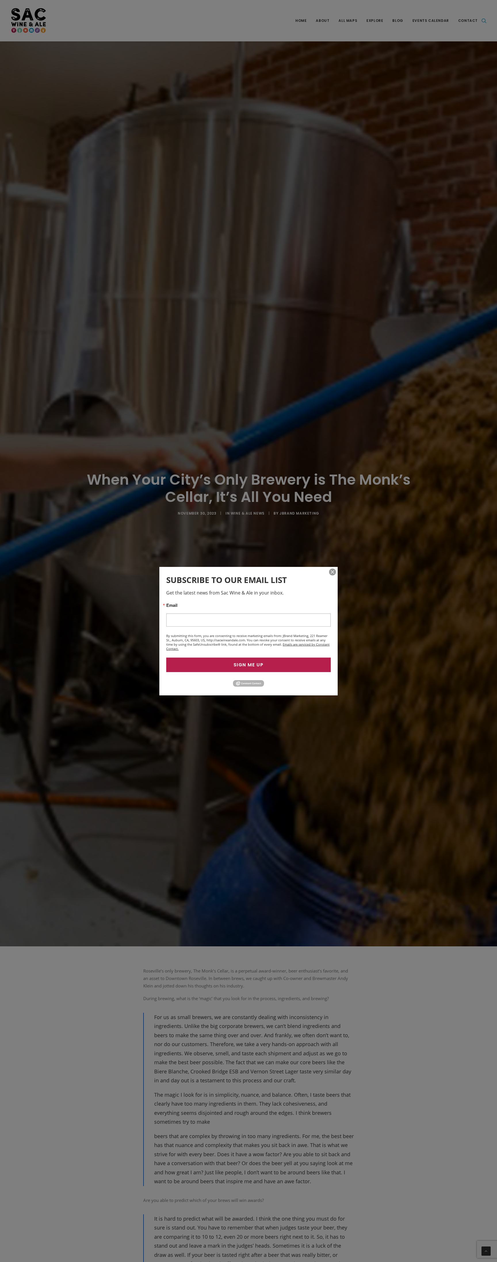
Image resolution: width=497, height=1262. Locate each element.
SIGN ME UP (249, 664)
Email (171, 605)
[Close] (332, 572)
